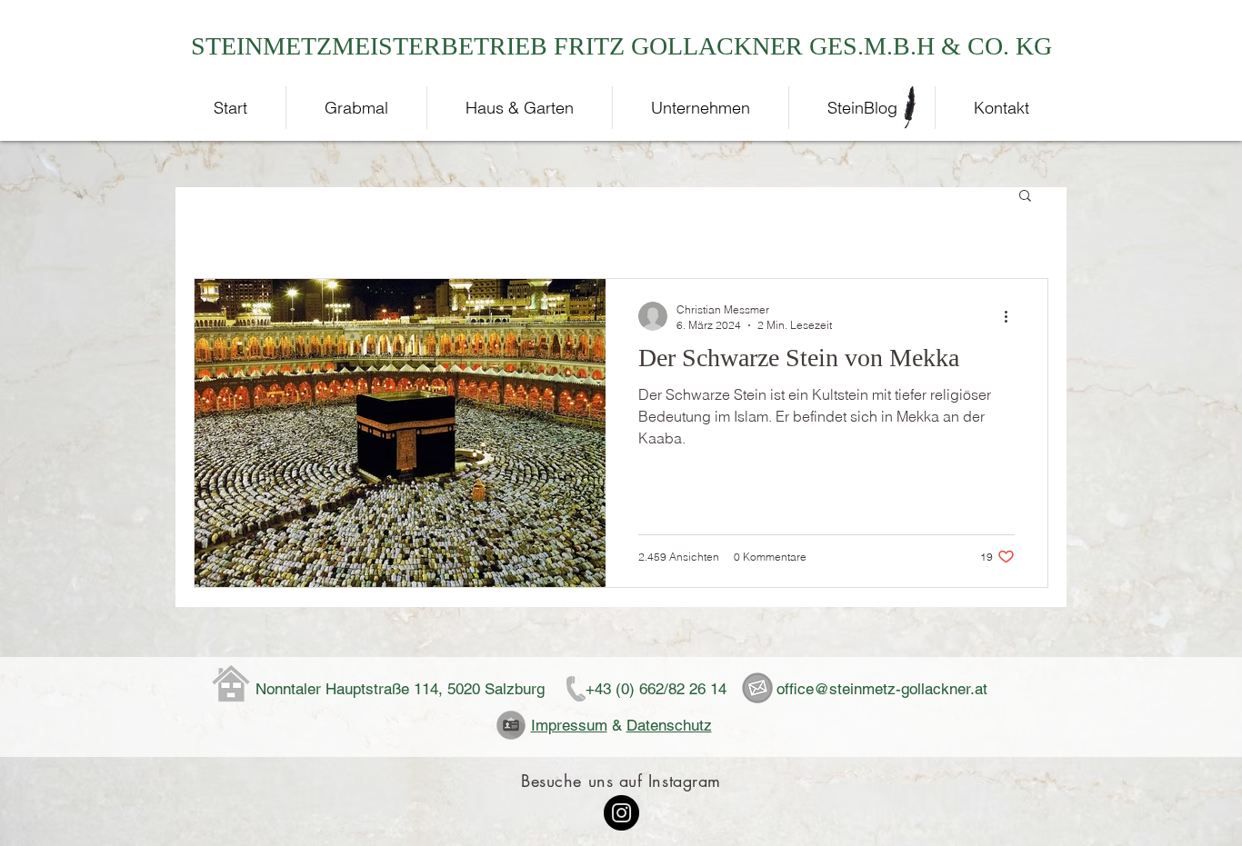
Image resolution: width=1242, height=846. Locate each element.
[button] (1025, 196)
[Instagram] (621, 813)
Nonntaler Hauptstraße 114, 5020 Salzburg (400, 689)
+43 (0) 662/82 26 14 (656, 689)
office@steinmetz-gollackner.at (881, 689)
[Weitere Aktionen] (1012, 316)
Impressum (569, 725)
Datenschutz (669, 725)
